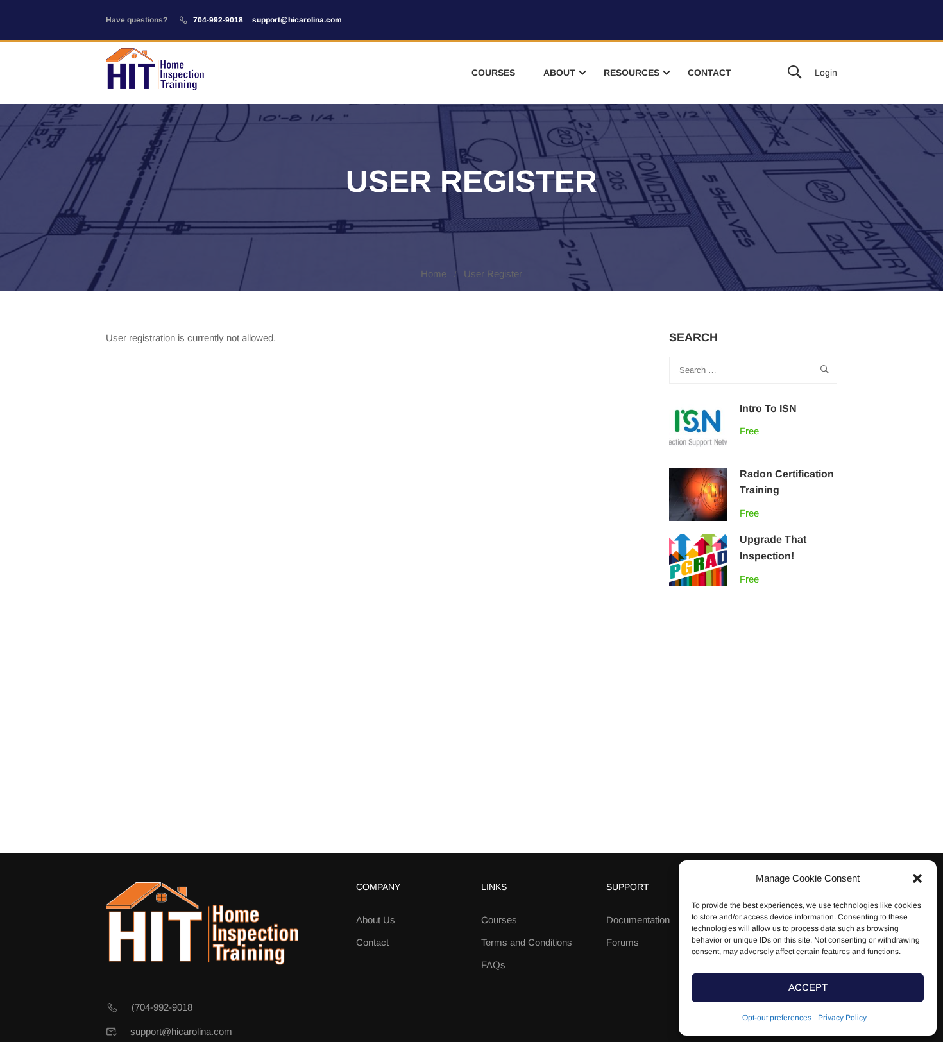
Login (826, 72)
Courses (493, 72)
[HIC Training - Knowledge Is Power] (155, 73)
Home (433, 273)
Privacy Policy (842, 1017)
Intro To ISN (768, 408)
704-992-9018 (218, 19)
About (559, 72)
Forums (622, 942)
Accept (808, 987)
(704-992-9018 (162, 1007)
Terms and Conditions (526, 942)
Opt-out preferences (776, 1017)
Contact (709, 72)
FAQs (493, 964)
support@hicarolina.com (297, 19)
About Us (375, 919)
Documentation (638, 919)
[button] (917, 878)
